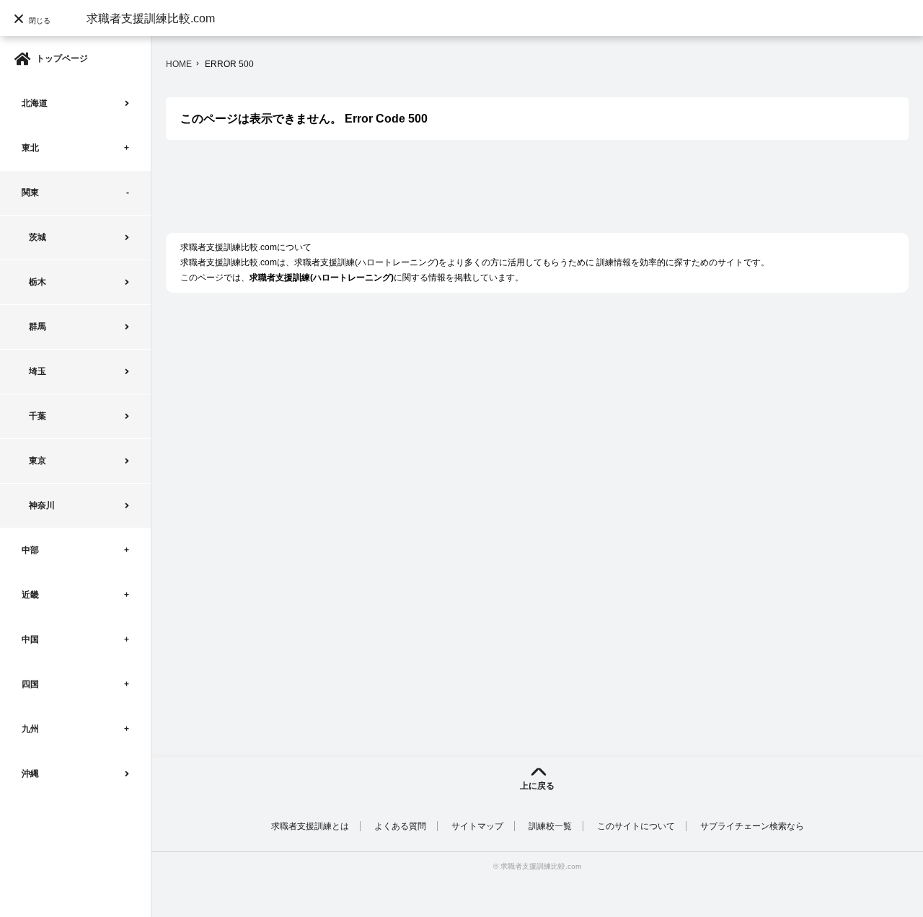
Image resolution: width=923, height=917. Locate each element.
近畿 (30, 595)
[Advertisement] (428, 193)
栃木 (37, 282)
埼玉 (37, 371)
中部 (30, 550)
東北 (30, 148)
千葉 (37, 416)
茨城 (37, 237)
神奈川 (42, 505)
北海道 (35, 103)
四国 (30, 684)
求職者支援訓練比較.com (151, 18)
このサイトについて (636, 826)
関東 (30, 192)
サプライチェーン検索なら (752, 826)
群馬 (37, 327)
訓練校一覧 (550, 826)
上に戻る (537, 786)
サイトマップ (477, 826)
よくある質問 (400, 826)
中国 (30, 639)
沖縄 (30, 773)
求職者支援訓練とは (310, 826)
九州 (30, 729)
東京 (37, 461)
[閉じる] (36, 47)
